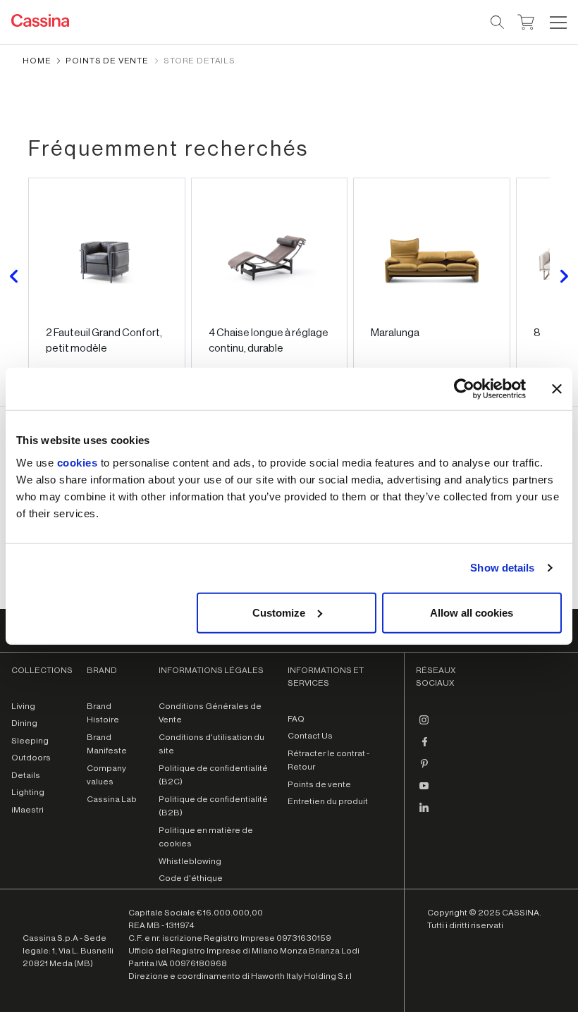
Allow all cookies (471, 612)
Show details (502, 568)
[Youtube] (424, 791)
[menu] (558, 22)
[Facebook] (424, 747)
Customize (278, 612)
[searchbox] (498, 22)
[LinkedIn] (424, 813)
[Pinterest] (424, 769)
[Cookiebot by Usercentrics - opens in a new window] (464, 389)
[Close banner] (557, 389)
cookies (77, 462)
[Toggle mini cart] (526, 20)
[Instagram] (424, 726)
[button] (556, 22)
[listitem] (106, 276)
